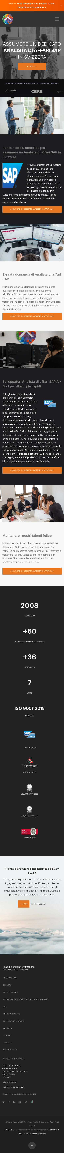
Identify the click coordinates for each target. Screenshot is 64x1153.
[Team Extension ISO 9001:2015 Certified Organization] (29, 831)
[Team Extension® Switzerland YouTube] (20, 1102)
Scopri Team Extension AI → (32, 7)
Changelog (9, 1130)
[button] (57, 18)
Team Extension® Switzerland (18, 966)
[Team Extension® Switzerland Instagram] (26, 1102)
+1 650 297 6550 (9, 1082)
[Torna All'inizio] (32, 1145)
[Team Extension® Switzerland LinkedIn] (14, 1102)
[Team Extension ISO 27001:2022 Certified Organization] (29, 809)
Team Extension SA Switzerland (36, 1122)
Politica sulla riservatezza (36, 1133)
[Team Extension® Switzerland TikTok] (32, 1102)
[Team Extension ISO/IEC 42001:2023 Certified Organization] (29, 787)
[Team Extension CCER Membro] (29, 762)
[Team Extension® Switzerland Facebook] (9, 1102)
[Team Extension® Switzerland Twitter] (3, 1102)
